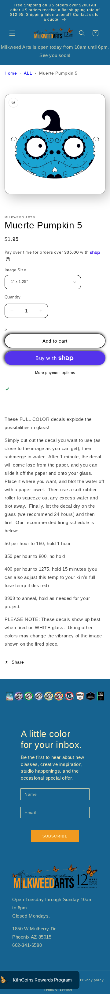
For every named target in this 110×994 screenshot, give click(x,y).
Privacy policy (92, 980)
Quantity (12, 297)
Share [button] (18, 662)
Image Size (15, 270)
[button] (12, 33)
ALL (28, 73)
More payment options (55, 373)
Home (11, 73)
